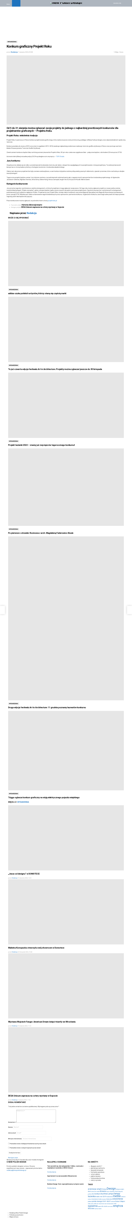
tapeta (99, 1206)
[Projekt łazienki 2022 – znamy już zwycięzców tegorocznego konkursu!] (66, 405)
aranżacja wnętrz (95, 1189)
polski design (97, 1201)
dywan (108, 1191)
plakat (90, 1201)
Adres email (12, 1133)
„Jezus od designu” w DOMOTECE (24, 874)
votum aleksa (95, 1174)
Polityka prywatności (16, 1215)
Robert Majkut (120, 1201)
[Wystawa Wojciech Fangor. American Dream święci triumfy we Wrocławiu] (66, 985)
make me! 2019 (101, 1196)
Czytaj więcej (51, 1172)
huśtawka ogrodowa (97, 1172)
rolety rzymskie (96, 1180)
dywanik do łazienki (97, 1170)
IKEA (93, 1194)
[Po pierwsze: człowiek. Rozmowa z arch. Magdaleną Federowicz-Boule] (66, 487)
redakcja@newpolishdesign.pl (16, 1170)
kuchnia (104, 1194)
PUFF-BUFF (107, 1201)
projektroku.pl (52, 200)
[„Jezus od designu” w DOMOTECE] (66, 837)
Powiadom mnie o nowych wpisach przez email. (25, 1148)
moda (99, 1199)
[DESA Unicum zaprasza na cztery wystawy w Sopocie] (66, 1059)
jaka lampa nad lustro (98, 1168)
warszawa (110, 1206)
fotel (116, 1191)
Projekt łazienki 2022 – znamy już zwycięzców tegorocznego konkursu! (41, 445)
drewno (103, 1191)
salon (92, 1203)
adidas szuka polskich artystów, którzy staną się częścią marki (37, 293)
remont (113, 1201)
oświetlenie (117, 1199)
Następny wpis (13, 1158)
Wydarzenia (13, 289)
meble (117, 1196)
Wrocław (91, 1208)
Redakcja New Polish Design (18, 1213)
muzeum (104, 1199)
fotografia (120, 1191)
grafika (89, 1194)
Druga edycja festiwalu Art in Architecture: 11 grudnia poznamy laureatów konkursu (47, 707)
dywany (112, 1191)
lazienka (91, 1196)
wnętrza (118, 1205)
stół (115, 1203)
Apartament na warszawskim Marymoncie (62, 1176)
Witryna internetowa (15, 1138)
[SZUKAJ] (123, 3)
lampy (117, 1193)
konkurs (98, 1194)
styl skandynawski (109, 1203)
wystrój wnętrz (98, 1208)
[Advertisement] (66, 22)
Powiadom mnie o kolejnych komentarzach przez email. (28, 1143)
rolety (89, 1203)
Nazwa (10, 1127)
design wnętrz (120, 1189)
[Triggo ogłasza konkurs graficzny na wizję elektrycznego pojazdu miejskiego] (66, 750)
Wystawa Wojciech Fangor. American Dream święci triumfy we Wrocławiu (42, 1022)
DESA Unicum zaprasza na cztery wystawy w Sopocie (33, 1096)
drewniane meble (95, 1191)
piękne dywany (95, 1176)
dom (89, 1191)
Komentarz (12, 1122)
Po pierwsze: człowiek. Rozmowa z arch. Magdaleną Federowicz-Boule (40, 533)
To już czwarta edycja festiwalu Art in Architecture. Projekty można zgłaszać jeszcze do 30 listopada (55, 369)
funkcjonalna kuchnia (98, 1178)
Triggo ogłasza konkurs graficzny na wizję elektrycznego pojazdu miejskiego (44, 797)
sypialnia (93, 1205)
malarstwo (109, 1196)
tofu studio (104, 1206)
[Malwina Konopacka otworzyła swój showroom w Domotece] (66, 911)
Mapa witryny (13, 1217)
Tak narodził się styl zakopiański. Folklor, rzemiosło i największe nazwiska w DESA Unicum (65, 1167)
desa (104, 1189)
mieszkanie (94, 1199)
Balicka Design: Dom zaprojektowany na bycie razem (65, 1184)
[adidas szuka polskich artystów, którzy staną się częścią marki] (66, 253)
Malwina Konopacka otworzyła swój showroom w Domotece (36, 948)
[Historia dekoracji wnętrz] (2, 610)
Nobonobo (109, 1199)
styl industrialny (100, 1203)
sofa (95, 1203)
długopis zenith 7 (96, 1166)
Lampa (111, 1194)
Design (111, 1188)
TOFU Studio (60, 156)
